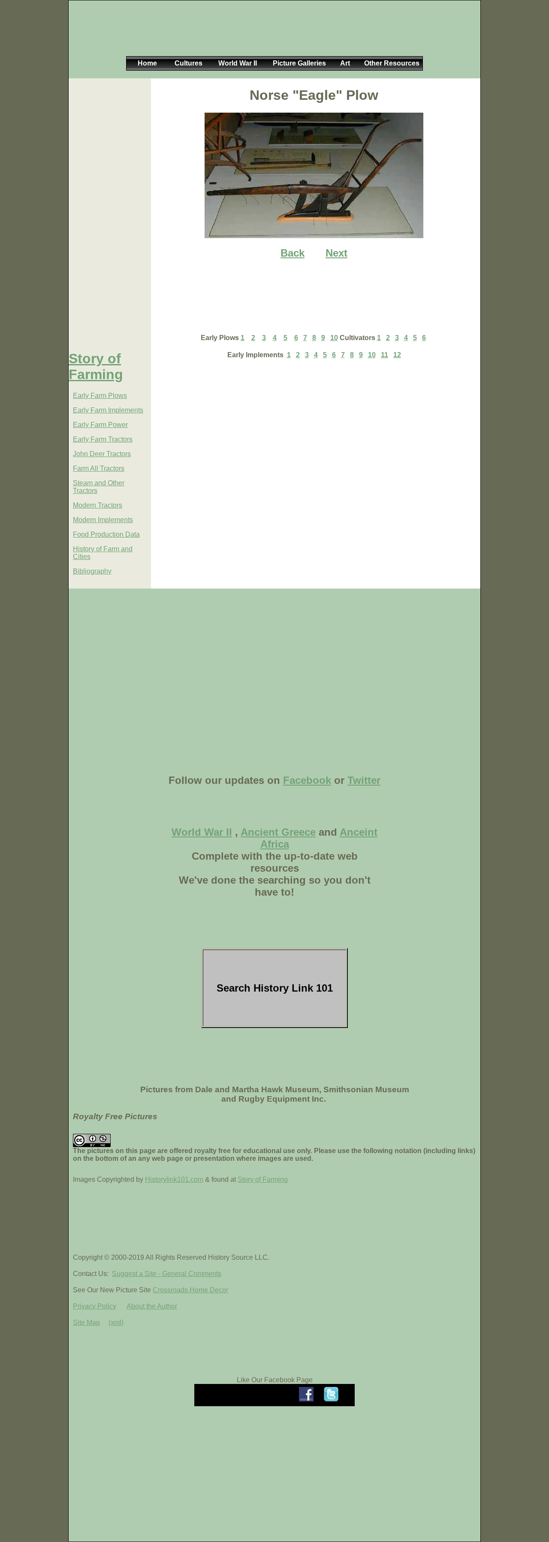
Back (293, 253)
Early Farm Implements (108, 410)
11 (384, 355)
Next (336, 253)
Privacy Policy (94, 1306)
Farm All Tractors (98, 468)
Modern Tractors (97, 505)
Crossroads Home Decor (190, 1290)
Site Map (86, 1322)
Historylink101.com (174, 1179)
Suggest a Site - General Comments (166, 1273)
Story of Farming (96, 366)
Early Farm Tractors (103, 439)
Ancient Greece (278, 832)
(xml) (116, 1322)
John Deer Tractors (102, 453)
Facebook (307, 780)
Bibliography (92, 571)
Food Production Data (106, 534)
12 (397, 355)
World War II (202, 832)
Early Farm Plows (100, 395)
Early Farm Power (100, 424)
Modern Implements (103, 519)
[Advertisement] (273, 35)
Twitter (363, 780)
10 (334, 337)
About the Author (152, 1306)
